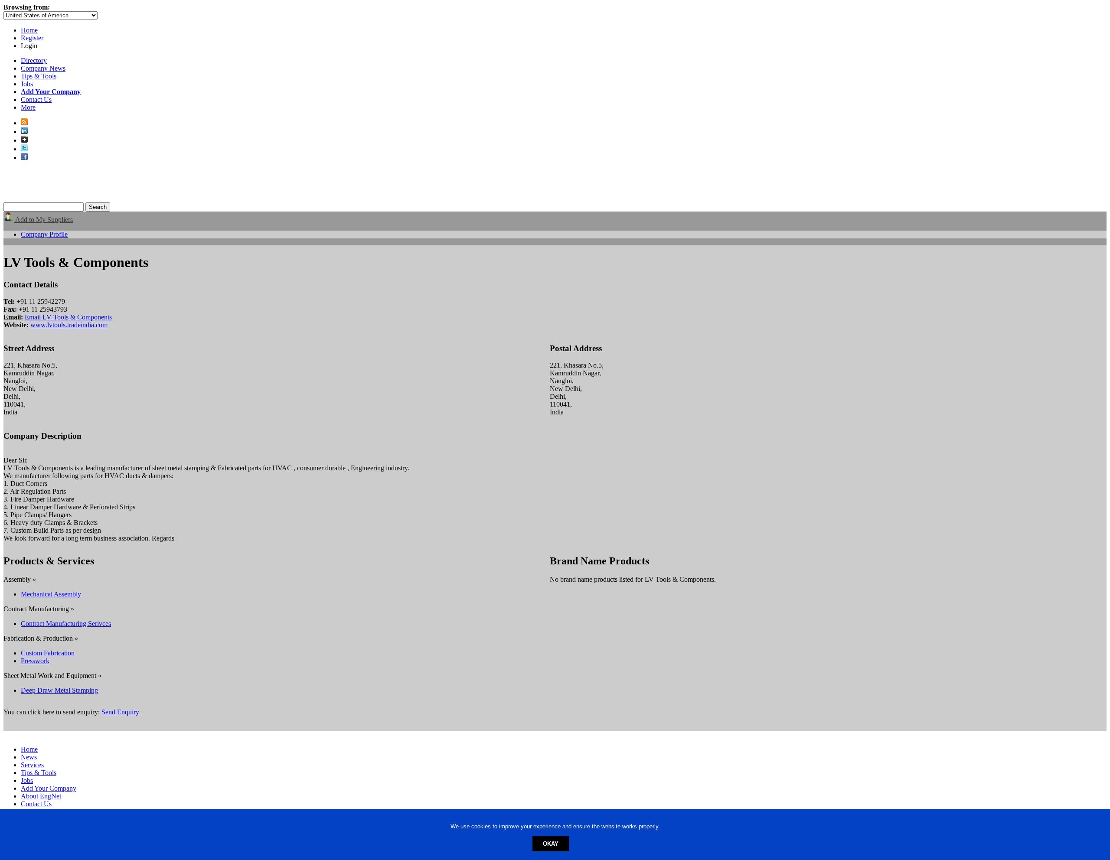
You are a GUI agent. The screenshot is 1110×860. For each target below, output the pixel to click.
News (29, 757)
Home (29, 30)
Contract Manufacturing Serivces (66, 623)
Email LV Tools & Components (68, 317)
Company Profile (44, 234)
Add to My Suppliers (43, 219)
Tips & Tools (38, 76)
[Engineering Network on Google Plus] (24, 140)
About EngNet (41, 796)
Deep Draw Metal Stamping (59, 690)
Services (32, 765)
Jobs (27, 84)
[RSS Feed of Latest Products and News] (24, 123)
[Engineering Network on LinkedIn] (24, 131)
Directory (34, 60)
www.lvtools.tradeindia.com (69, 325)
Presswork (35, 661)
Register (32, 38)
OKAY (550, 843)
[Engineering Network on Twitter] (24, 149)
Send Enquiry (120, 712)
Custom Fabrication (48, 653)
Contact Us (36, 99)
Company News (43, 68)
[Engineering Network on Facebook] (24, 157)
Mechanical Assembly (51, 594)
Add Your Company (48, 788)
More (28, 107)
